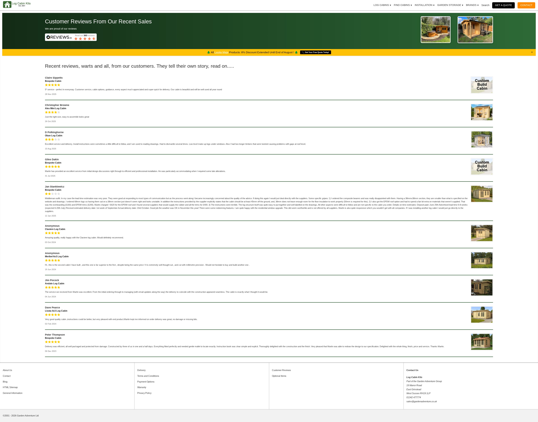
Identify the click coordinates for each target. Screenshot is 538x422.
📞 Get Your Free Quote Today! (315, 52)
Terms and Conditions (148, 376)
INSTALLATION (423, 5)
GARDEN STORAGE (449, 5)
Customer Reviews (281, 370)
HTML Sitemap (10, 387)
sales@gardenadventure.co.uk (421, 401)
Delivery (141, 370)
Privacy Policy (144, 393)
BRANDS (471, 5)
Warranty (141, 387)
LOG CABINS (381, 5)
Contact (7, 376)
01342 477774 (413, 397)
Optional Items (279, 376)
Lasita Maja (221, 52)
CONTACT (526, 5)
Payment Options (145, 382)
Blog (5, 382)
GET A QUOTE (503, 5)
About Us (7, 370)
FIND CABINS (402, 5)
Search (485, 5)
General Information (12, 393)
